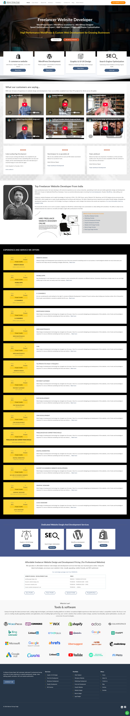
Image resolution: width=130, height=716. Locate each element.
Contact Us (67, 2)
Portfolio (104, 690)
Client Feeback (78, 675)
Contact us (104, 681)
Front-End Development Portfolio (92, 220)
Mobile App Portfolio (89, 218)
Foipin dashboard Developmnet (55, 165)
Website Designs (78, 690)
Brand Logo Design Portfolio (91, 229)
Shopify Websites (79, 687)
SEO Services (50, 687)
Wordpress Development (53, 681)
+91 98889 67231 (118, 2)
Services (50, 2)
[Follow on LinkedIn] (122, 707)
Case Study (35, 2)
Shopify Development (52, 684)
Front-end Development (80, 684)
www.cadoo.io (9, 169)
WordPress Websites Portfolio (91, 216)
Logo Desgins (78, 696)
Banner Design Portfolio (90, 227)
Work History (79, 2)
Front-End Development (52, 678)
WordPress (109, 192)
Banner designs (78, 693)
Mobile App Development (81, 681)
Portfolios (58, 2)
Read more (72, 262)
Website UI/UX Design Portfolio (92, 225)
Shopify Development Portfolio (92, 222)
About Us (104, 678)
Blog (73, 2)
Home (28, 2)
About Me (43, 2)
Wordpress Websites (79, 678)
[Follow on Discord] (125, 707)
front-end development (95, 192)
